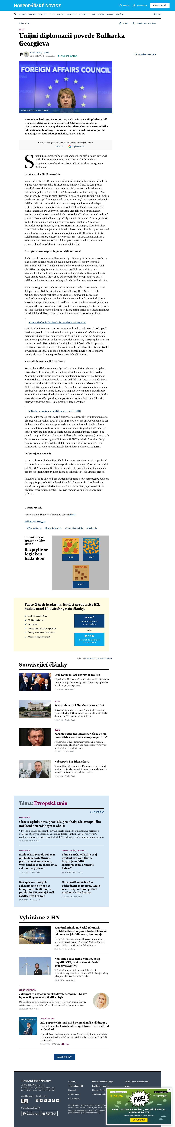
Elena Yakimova (27, 990)
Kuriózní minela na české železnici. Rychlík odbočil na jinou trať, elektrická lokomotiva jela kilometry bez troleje (81, 931)
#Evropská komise (53, 528)
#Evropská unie (34, 528)
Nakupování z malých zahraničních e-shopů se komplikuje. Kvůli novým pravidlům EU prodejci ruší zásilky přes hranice (36, 889)
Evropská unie (50, 803)
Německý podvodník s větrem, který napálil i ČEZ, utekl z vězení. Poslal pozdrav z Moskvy (77, 962)
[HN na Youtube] (57, 1100)
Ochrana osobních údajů (102, 1082)
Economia (72, 1090)
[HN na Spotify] (53, 1100)
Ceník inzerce (73, 1099)
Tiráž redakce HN (75, 1086)
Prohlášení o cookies (100, 1086)
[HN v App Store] (49, 1113)
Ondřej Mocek (42, 52)
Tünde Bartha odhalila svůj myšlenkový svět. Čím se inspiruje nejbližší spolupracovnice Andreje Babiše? (79, 862)
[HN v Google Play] (30, 1113)
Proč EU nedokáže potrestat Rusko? (77, 675)
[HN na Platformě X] (37, 1100)
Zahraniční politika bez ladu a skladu (57, 322)
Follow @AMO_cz (35, 521)
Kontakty (72, 1082)
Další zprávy (64, 1057)
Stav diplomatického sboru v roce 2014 (79, 706)
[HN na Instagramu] (45, 1100)
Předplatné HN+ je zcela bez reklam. (98, 658)
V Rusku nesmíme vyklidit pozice (55, 411)
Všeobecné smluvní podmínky (104, 1094)
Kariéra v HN (73, 1094)
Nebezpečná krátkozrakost (72, 762)
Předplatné (159, 5)
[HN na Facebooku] (41, 1100)
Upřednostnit (79, 147)
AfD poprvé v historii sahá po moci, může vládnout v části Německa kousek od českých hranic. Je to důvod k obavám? (74, 1026)
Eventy (127, 1086)
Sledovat (59, 147)
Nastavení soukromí (100, 1090)
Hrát (70, 557)
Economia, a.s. (39, 1085)
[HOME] (15, 14)
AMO (32, 52)
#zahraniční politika (74, 528)
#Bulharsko (92, 528)
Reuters (46, 110)
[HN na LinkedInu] (49, 1100)
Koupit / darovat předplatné (136, 1082)
